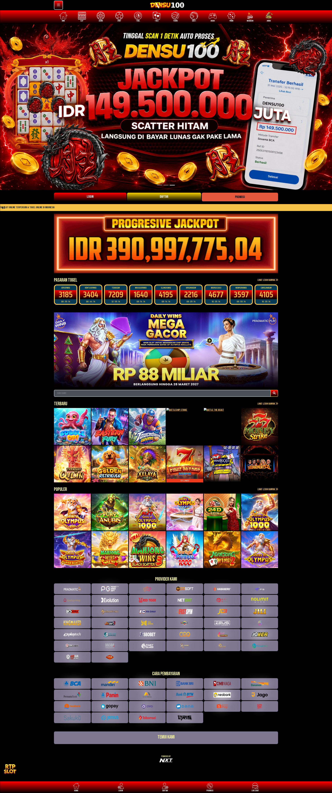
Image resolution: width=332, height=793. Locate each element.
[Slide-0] (159, 185)
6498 (266, 294)
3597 (216, 294)
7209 (90, 294)
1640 (116, 294)
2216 (166, 294)
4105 (241, 294)
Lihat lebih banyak (266, 280)
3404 (65, 294)
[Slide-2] (172, 185)
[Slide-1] (166, 185)
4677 (191, 294)
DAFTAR (164, 197)
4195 (141, 294)
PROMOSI (240, 197)
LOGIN (90, 197)
